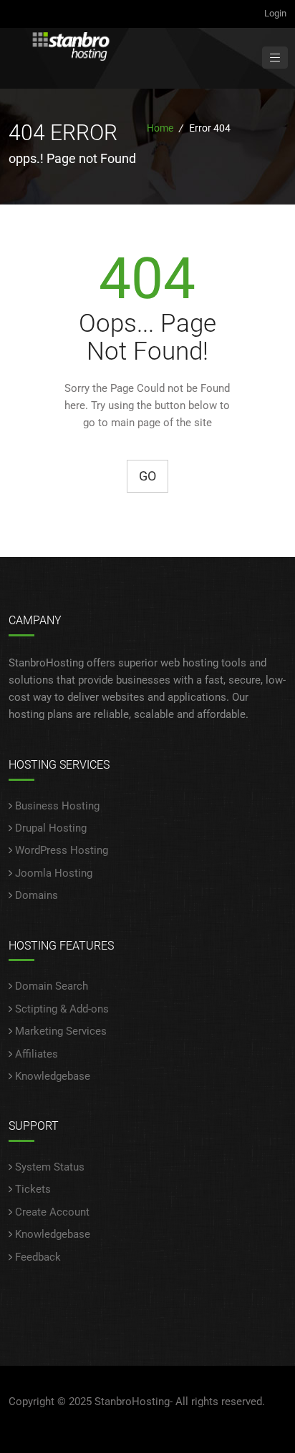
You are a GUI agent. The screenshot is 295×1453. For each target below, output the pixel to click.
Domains (36, 895)
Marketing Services (61, 1031)
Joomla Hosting (53, 873)
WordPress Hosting (61, 850)
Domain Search (51, 986)
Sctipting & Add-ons (62, 1009)
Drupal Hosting (51, 828)
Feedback (38, 1257)
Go (147, 475)
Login (275, 13)
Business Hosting (57, 805)
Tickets (33, 1189)
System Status (49, 1167)
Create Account (52, 1212)
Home (160, 128)
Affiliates (36, 1054)
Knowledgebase (52, 1076)
